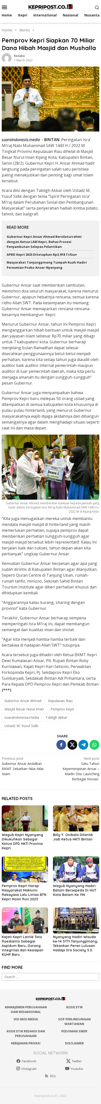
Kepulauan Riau (60, 700)
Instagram (29, 1068)
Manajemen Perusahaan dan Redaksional (26, 1009)
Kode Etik (74, 1007)
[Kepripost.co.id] (50, 6)
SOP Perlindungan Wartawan (74, 1021)
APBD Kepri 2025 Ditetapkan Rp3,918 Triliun (42, 254)
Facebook (29, 1061)
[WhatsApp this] (94, 745)
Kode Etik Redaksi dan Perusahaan (26, 1033)
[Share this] (61, 745)
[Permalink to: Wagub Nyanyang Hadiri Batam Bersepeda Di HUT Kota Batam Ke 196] (76, 869)
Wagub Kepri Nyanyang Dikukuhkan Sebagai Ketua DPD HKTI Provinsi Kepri (22, 841)
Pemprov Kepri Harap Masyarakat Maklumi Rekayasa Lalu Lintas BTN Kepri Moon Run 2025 (24, 892)
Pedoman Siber (74, 1031)
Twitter (77, 1061)
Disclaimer (74, 1043)
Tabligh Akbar (56, 717)
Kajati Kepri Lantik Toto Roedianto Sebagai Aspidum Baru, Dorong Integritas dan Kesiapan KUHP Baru (22, 946)
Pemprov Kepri (62, 709)
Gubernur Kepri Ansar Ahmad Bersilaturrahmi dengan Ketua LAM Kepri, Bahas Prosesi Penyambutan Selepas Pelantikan (44, 241)
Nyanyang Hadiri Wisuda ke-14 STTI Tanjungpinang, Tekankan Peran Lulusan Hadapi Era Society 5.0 (75, 943)
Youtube (77, 1068)
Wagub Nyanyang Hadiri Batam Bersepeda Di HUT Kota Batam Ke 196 (74, 890)
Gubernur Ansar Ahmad (22, 700)
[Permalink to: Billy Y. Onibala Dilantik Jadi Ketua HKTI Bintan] (76, 818)
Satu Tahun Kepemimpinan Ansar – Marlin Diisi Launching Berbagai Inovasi (81, 768)
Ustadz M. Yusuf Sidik (21, 725)
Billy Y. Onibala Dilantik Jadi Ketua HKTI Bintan (73, 837)
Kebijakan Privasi (25, 1043)
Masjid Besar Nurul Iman (24, 709)
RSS (53, 1076)
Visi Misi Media (25, 1019)
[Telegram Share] (83, 745)
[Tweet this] (72, 745)
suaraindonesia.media (21, 717)
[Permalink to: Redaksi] (7, 57)
